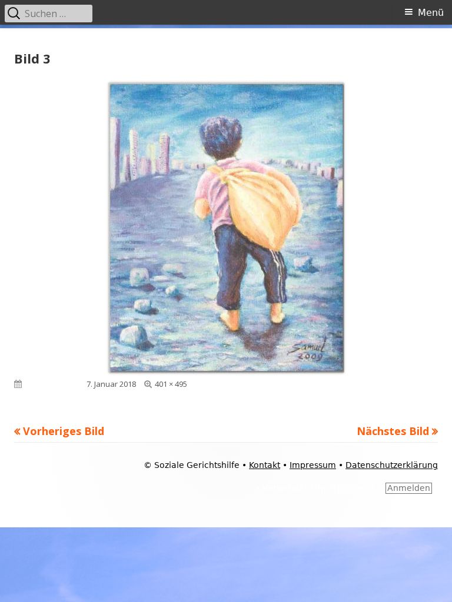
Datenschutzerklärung (391, 465)
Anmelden (408, 488)
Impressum (313, 465)
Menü (431, 12)
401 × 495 (171, 384)
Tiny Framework (343, 488)
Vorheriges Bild (63, 431)
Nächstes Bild (393, 431)
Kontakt (264, 465)
